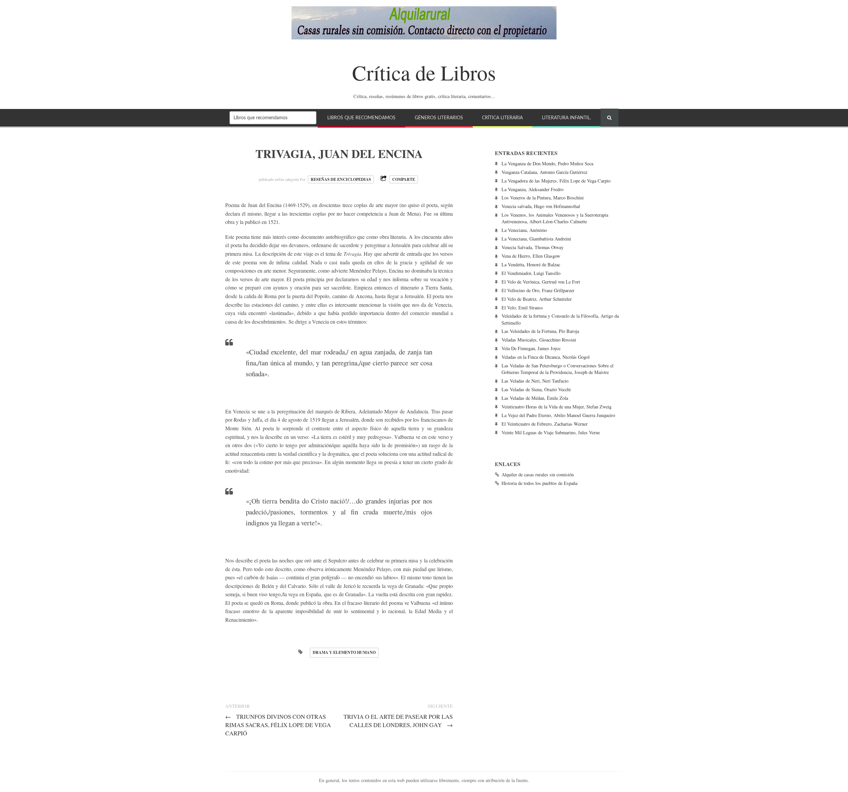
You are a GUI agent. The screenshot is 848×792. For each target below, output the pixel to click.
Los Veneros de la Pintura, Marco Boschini (543, 197)
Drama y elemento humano (344, 652)
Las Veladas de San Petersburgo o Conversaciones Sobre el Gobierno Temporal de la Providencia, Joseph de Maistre (557, 368)
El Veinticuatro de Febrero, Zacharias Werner (545, 424)
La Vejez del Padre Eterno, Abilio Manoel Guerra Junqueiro (558, 415)
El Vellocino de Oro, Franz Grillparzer (538, 290)
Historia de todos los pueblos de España (539, 483)
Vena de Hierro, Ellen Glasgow (531, 256)
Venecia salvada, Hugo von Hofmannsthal (541, 206)
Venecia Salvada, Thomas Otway (532, 247)
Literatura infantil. (566, 117)
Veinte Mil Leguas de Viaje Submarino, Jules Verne (551, 432)
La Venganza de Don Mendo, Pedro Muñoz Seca (547, 163)
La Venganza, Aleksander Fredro (532, 189)
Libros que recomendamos (361, 117)
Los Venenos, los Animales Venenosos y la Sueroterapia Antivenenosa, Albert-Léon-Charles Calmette (555, 218)
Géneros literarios (439, 117)
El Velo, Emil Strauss (522, 307)
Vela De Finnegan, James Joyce (531, 348)
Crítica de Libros (424, 72)
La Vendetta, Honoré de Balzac (531, 264)
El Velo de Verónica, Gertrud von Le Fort (541, 282)
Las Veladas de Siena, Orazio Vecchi (536, 389)
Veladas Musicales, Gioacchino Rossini (539, 340)
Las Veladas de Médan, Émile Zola (535, 398)
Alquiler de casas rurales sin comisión (538, 474)
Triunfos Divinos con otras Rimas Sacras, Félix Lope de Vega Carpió (278, 725)
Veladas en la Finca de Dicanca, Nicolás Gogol (546, 357)
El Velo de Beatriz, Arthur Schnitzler (537, 299)
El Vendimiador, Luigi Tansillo (531, 273)
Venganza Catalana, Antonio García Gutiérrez (544, 172)
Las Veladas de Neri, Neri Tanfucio (535, 381)
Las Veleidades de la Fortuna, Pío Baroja (540, 331)
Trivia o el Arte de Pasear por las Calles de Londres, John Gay (398, 721)
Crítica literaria (502, 117)
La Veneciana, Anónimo (524, 230)
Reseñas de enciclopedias (341, 179)
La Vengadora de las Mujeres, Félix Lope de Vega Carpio (556, 181)
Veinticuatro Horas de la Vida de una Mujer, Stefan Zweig (556, 406)
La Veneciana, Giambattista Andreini (536, 239)
